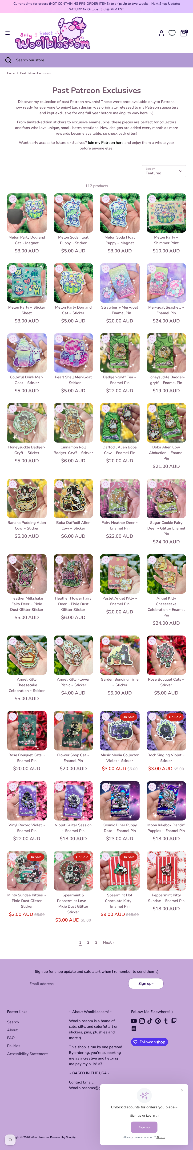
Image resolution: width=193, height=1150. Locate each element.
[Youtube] (134, 1021)
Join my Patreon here (106, 142)
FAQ (11, 1037)
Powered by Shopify (63, 1137)
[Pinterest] (158, 1021)
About (12, 1030)
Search (13, 1022)
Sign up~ (146, 983)
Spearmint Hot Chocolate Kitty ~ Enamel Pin (120, 901)
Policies (13, 1045)
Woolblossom (40, 1137)
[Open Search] (8, 60)
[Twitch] (174, 1021)
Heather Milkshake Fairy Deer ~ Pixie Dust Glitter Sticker (26, 604)
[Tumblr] (166, 1021)
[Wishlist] (172, 33)
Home (11, 73)
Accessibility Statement (27, 1053)
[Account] (161, 31)
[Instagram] (142, 1021)
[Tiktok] (150, 1021)
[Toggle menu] (7, 33)
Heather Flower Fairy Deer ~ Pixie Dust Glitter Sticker (73, 604)
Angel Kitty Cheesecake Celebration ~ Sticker (27, 685)
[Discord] (134, 1029)
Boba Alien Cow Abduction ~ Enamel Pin (166, 453)
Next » (108, 942)
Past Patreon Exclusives (35, 73)
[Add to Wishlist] (12, 199)
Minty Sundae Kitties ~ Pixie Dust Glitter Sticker (26, 901)
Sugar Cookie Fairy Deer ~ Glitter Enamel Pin (166, 528)
